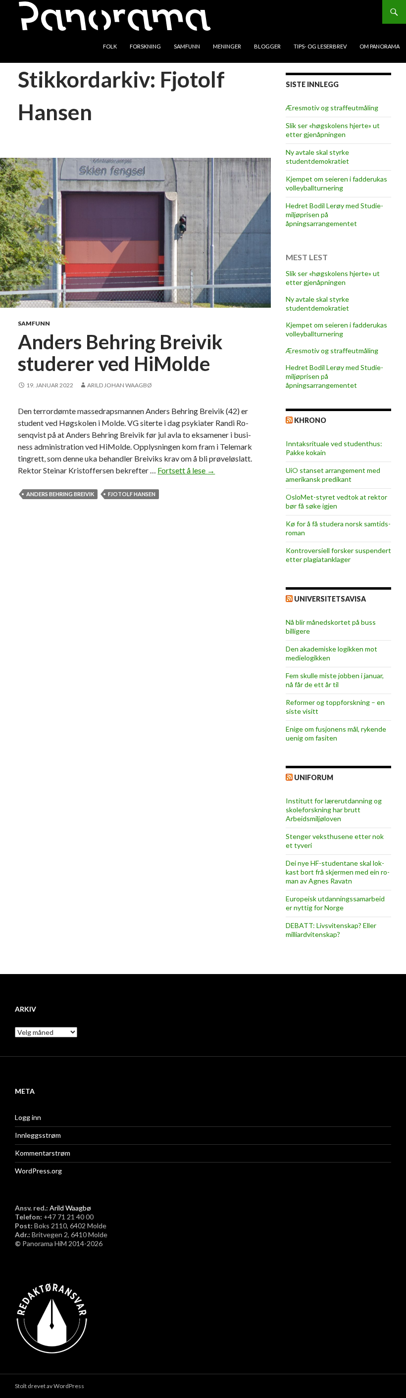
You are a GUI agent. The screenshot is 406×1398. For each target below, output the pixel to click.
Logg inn (28, 1117)
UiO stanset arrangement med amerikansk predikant (333, 474)
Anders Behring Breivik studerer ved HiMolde (120, 352)
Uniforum (313, 777)
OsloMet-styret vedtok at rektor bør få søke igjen (336, 501)
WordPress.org (38, 1170)
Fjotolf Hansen (131, 494)
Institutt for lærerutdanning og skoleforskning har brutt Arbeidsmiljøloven (334, 809)
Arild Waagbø (70, 1208)
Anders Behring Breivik (60, 494)
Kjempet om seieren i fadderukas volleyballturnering (336, 183)
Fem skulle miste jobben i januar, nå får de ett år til (335, 680)
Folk (110, 46)
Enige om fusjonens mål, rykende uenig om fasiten (336, 733)
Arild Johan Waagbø (119, 385)
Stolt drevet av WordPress (49, 1386)
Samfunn (187, 46)
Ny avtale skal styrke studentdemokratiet (317, 156)
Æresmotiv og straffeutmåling (332, 107)
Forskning (145, 46)
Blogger (267, 46)
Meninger (227, 46)
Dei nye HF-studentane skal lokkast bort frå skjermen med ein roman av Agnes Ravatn (338, 872)
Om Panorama (379, 46)
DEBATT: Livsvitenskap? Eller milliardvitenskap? (331, 929)
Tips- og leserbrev (320, 46)
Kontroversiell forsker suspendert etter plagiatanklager (338, 554)
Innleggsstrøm (38, 1135)
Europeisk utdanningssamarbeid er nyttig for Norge (335, 903)
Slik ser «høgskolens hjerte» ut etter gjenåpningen (333, 130)
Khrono (310, 420)
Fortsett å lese (186, 470)
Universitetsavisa (330, 599)
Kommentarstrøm (42, 1153)
